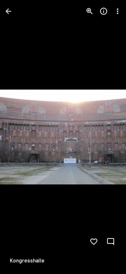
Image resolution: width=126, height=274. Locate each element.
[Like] (94, 241)
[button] (19, 137)
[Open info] (104, 11)
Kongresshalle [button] (27, 260)
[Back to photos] (8, 11)
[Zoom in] (90, 11)
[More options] (118, 11)
